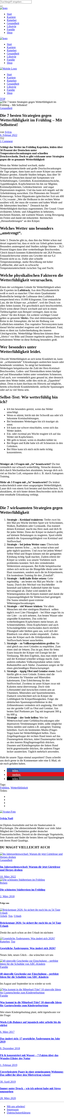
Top (10, 915)
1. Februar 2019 (8, 1065)
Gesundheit (6, 108)
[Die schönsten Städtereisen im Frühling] (22, 879)
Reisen (3, 882)
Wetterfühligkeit (19, 787)
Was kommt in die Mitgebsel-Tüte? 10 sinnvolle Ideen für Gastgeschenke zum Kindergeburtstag (31, 1004)
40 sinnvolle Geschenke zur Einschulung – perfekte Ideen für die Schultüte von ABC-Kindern (29, 975)
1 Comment (6, 141)
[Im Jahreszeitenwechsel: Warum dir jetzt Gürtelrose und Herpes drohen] (32, 857)
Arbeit (3, 915)
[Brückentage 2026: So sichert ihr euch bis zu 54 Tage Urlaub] (32, 912)
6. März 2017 (7, 1031)
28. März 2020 (8, 1098)
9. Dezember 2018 (10, 1048)
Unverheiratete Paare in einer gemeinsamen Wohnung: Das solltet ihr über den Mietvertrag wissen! (31, 1073)
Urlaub (17, 915)
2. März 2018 (7, 896)
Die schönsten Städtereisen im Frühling (22, 889)
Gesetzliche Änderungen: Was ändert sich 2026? (28, 948)
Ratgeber (5, 941)
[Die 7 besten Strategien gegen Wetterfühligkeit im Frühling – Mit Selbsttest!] (8, 811)
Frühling (4, 787)
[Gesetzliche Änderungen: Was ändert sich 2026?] (27, 938)
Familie (4, 967)
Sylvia (8, 132)
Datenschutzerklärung (18, 1112)
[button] (13, 770)
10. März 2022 (8, 876)
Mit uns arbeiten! (16, 1106)
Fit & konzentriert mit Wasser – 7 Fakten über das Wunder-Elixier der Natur (29, 1057)
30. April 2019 (8, 1081)
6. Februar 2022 (8, 135)
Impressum (13, 1109)
